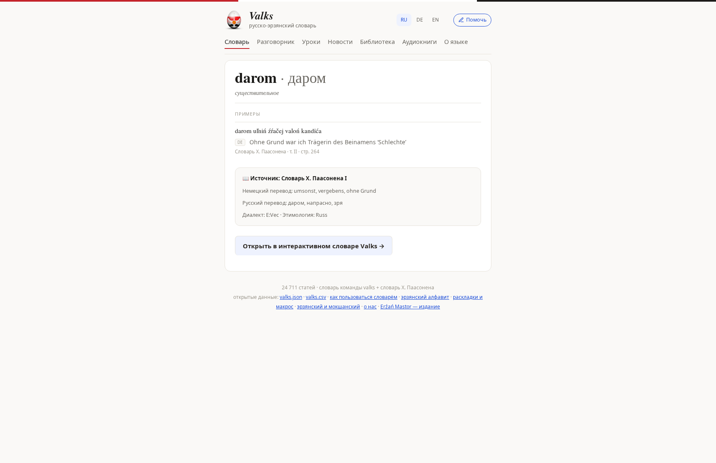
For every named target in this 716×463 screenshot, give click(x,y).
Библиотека (377, 41)
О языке (456, 41)
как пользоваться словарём (363, 297)
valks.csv (316, 297)
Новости (340, 41)
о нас (370, 306)
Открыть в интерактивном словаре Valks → (314, 246)
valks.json (291, 297)
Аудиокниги (419, 41)
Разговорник (276, 41)
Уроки (311, 41)
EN (435, 19)
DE (419, 19)
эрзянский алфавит (425, 297)
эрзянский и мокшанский (328, 306)
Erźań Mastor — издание (410, 306)
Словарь (237, 41)
